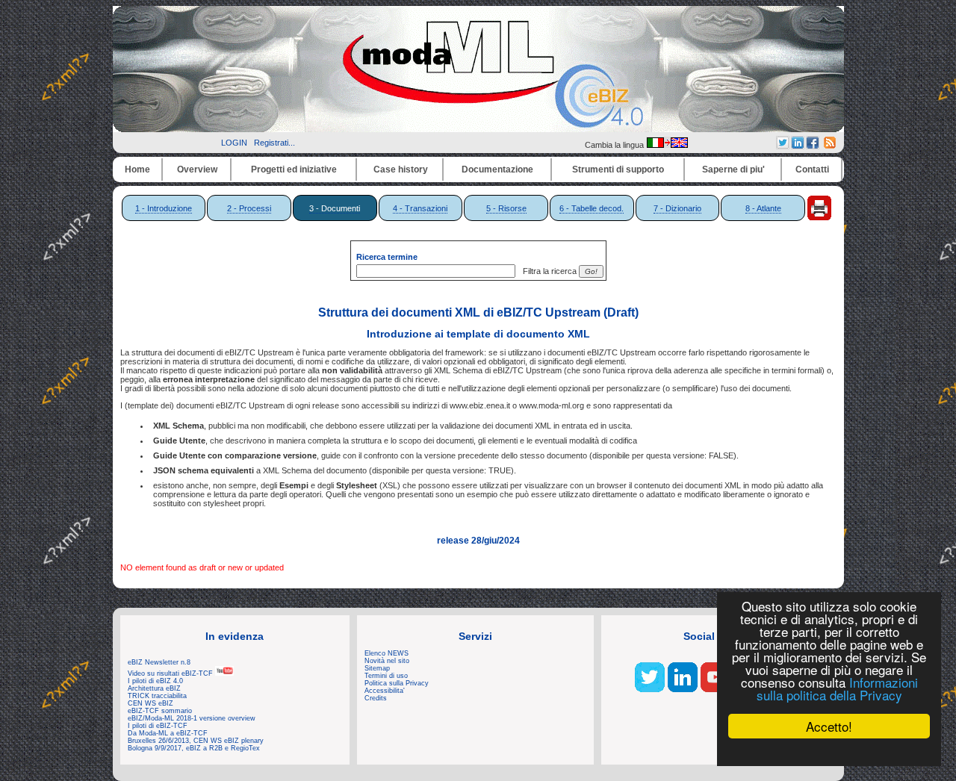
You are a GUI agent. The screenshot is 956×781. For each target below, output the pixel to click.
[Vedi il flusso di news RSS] (830, 145)
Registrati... (274, 142)
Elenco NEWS (386, 653)
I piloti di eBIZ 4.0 (155, 681)
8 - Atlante (763, 208)
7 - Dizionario (677, 208)
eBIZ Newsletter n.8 (159, 662)
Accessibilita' (384, 690)
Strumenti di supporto (618, 169)
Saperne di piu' (733, 169)
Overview (197, 169)
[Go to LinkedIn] (683, 689)
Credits (375, 698)
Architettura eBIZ (154, 688)
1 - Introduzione (163, 208)
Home (137, 169)
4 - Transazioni (420, 208)
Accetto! (829, 726)
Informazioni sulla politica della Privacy (837, 688)
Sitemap (377, 668)
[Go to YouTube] (715, 689)
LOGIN (234, 142)
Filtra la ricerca (547, 271)
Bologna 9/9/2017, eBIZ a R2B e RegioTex (194, 748)
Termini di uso (386, 675)
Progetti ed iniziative (294, 169)
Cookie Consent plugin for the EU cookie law (829, 752)
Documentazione (497, 169)
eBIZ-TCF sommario (160, 711)
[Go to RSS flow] (650, 689)
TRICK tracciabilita (157, 696)
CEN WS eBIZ (150, 703)
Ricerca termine (387, 256)
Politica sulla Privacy (396, 683)
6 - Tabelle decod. (591, 208)
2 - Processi (249, 208)
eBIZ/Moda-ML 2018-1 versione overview (191, 718)
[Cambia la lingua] (667, 144)
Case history (400, 169)
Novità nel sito (386, 661)
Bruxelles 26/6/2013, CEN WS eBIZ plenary (196, 740)
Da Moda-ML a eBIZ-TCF (168, 733)
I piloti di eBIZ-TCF (157, 725)
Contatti (812, 169)
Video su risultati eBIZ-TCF (171, 673)
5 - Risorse (506, 208)
